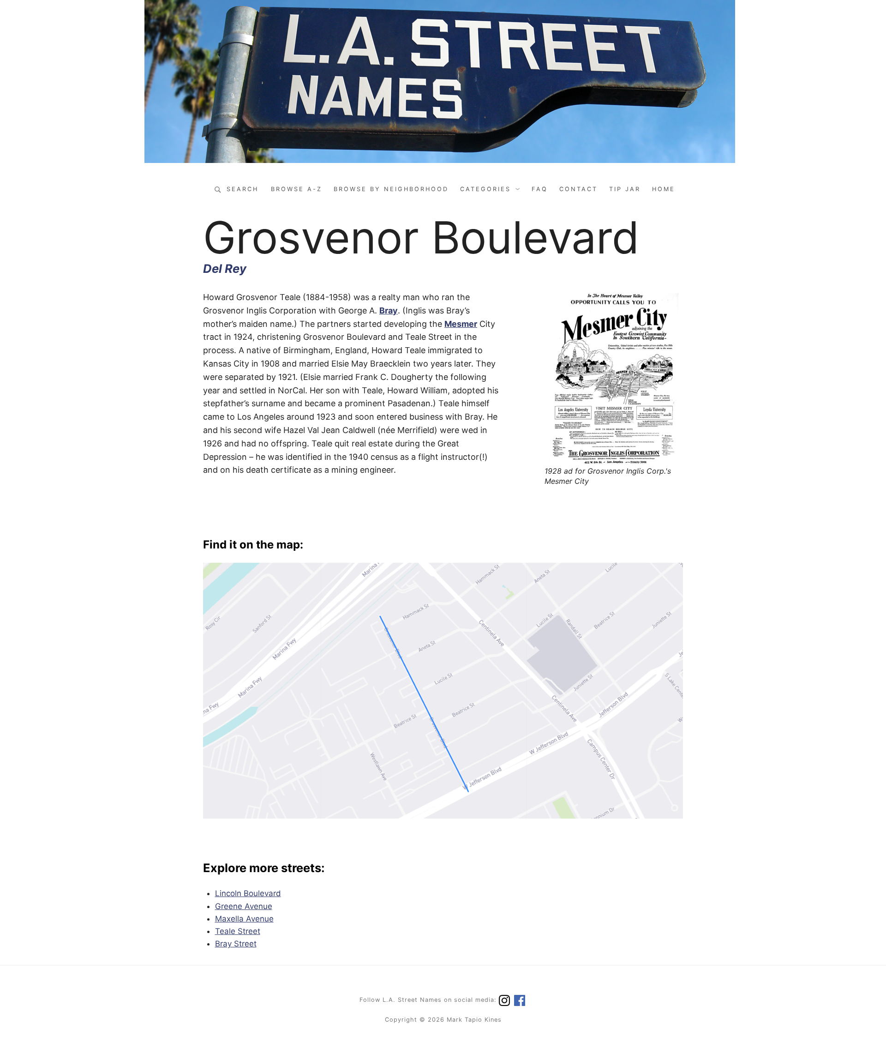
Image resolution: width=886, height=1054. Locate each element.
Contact (578, 189)
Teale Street (237, 931)
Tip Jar (625, 189)
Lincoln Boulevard (248, 893)
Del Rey (224, 268)
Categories (485, 189)
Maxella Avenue (244, 918)
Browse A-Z (296, 189)
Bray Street (236, 943)
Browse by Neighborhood (391, 189)
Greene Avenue (243, 906)
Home (663, 189)
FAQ (540, 189)
